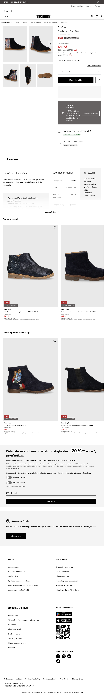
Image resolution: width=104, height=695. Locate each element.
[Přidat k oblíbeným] (98, 80)
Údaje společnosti (49, 679)
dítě (6, 16)
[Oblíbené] (96, 16)
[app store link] (64, 620)
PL (20, 686)
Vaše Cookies (64, 679)
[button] (79, 72)
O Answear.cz (14, 567)
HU (17, 686)
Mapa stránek (77, 679)
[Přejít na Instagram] (64, 656)
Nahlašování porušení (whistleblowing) (24, 585)
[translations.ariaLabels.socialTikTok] (58, 661)
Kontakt (11, 647)
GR (12, 686)
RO (22, 686)
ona (6, 11)
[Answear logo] (43, 16)
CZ (10, 686)
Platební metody (15, 629)
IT (18, 686)
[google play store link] (64, 614)
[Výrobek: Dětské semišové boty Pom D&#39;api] (30, 379)
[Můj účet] (91, 16)
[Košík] (101, 16)
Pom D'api (62, 27)
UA (28, 686)
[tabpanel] (52, 188)
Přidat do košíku (75, 80)
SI (24, 686)
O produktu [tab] (12, 159)
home (7, 22)
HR (15, 686)
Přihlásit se (51, 501)
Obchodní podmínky (64, 567)
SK (26, 686)
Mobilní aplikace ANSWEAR (67, 590)
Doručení (12, 625)
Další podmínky (62, 572)
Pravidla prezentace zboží (66, 581)
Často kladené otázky (17, 643)
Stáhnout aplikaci (91, 113)
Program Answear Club (65, 585)
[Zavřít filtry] (98, 2)
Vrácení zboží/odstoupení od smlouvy (23, 620)
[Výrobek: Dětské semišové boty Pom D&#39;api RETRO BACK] (30, 266)
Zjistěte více (16, 536)
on (11, 11)
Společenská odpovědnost (19, 581)
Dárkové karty (14, 634)
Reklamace (13, 615)
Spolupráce (13, 576)
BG (6, 686)
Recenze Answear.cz (16, 572)
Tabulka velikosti (94, 65)
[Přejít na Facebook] (58, 656)
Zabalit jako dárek (15, 638)
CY (8, 686)
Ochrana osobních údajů (18, 590)
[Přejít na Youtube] (69, 656)
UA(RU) (31, 686)
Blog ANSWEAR (62, 576)
